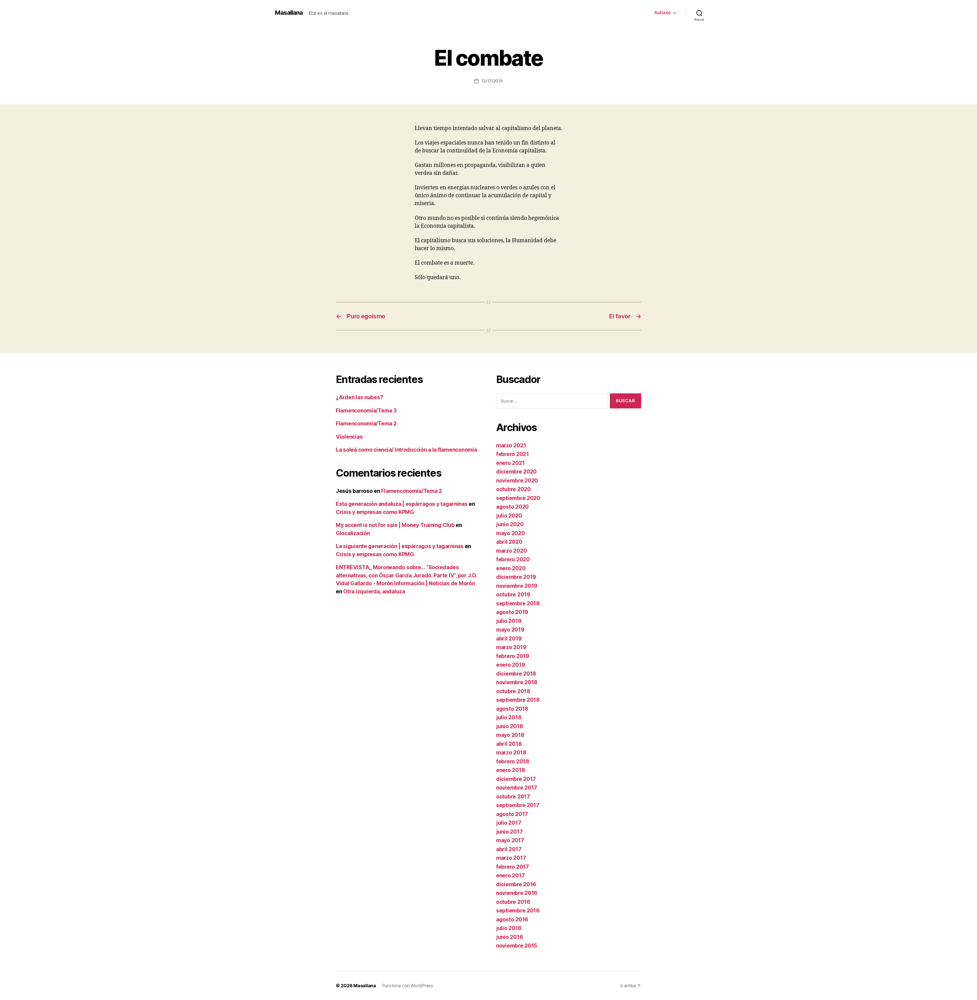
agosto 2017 (512, 814)
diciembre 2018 (516, 673)
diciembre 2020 (516, 471)
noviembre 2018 (516, 682)
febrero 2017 (512, 867)
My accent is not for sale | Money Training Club (395, 525)
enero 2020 (510, 568)
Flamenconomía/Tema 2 (366, 423)
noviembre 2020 (517, 480)
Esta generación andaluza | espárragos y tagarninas (402, 504)
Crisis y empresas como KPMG (375, 512)
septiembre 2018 (518, 700)
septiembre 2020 (518, 498)
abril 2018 (509, 744)
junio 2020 (509, 524)
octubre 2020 (513, 489)
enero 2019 (510, 665)
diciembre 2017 (516, 779)
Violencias (349, 437)
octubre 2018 (513, 691)
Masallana (289, 13)
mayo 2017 (510, 840)
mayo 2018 (510, 735)
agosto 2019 (512, 612)
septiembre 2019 (518, 603)
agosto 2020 (512, 507)
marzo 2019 (511, 647)
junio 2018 (509, 726)
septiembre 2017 (517, 805)
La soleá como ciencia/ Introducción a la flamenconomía (406, 450)
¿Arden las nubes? (359, 397)
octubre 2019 (513, 594)
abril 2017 (508, 849)
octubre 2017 (513, 796)
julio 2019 (508, 621)
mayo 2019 (510, 629)
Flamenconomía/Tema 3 (366, 410)
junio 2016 (509, 937)
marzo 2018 (511, 752)
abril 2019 (509, 638)
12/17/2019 (491, 80)
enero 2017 (510, 875)
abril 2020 (509, 542)
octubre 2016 (513, 902)
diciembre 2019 (516, 577)
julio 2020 (509, 515)
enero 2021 (510, 463)
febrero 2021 (512, 454)
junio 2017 (509, 831)
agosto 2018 (512, 709)
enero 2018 (510, 770)
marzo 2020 (511, 551)
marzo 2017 (511, 858)
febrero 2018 (512, 761)
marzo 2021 (511, 445)
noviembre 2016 (516, 893)
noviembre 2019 (516, 586)
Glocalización (353, 533)
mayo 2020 (510, 533)
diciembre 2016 (516, 884)
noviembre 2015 (516, 945)
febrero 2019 (512, 656)
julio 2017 (508, 823)
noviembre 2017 (516, 787)
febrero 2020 (513, 559)
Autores (662, 12)
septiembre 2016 (518, 910)
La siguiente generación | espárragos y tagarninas (400, 546)
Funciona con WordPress (407, 985)
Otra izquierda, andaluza (374, 591)
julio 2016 (508, 928)
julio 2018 (508, 717)
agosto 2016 (512, 919)
